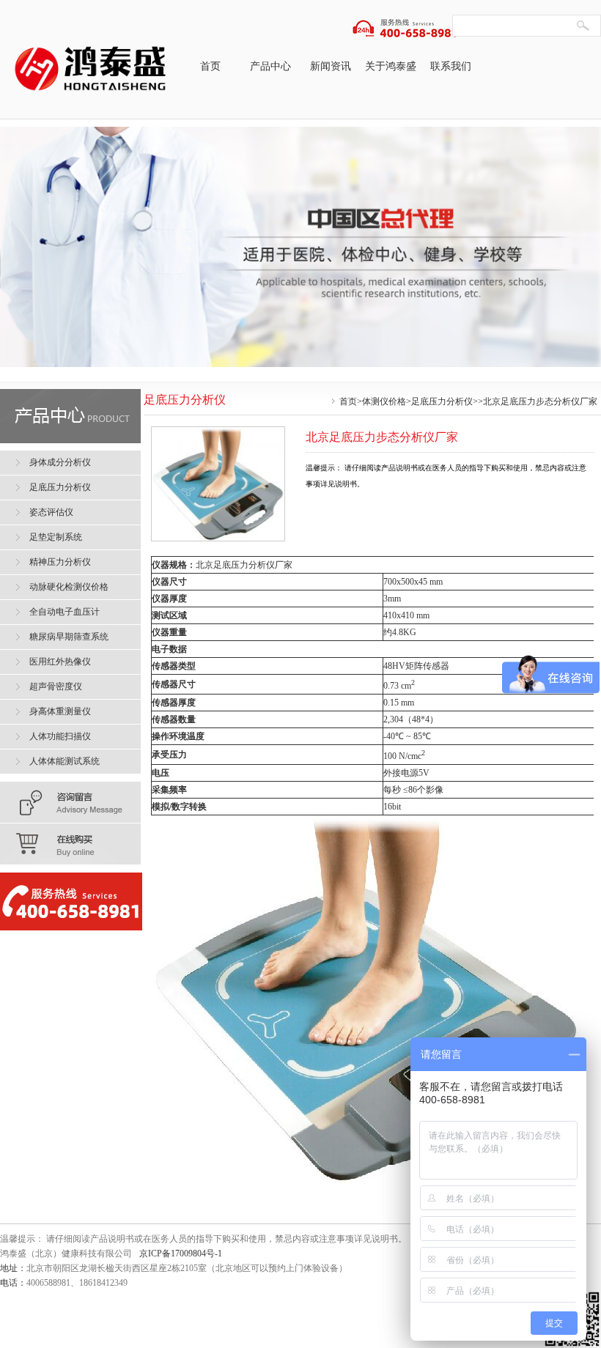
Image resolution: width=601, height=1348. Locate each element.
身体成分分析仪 (60, 462)
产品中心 (270, 66)
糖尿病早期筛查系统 (68, 637)
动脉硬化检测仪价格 (68, 587)
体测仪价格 (384, 401)
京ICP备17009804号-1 (180, 1253)
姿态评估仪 (51, 512)
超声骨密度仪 (55, 686)
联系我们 (450, 66)
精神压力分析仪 (60, 562)
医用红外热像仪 (60, 661)
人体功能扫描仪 (60, 736)
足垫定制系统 (55, 537)
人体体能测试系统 (64, 761)
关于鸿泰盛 (390, 66)
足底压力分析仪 (442, 401)
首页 (210, 66)
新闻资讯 (330, 66)
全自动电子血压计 (64, 612)
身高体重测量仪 (60, 711)
